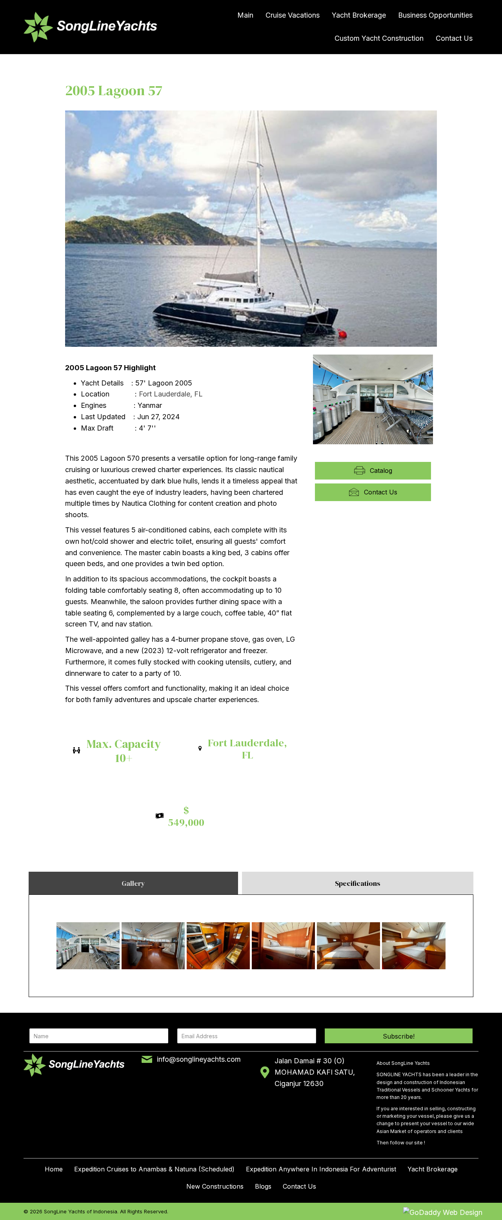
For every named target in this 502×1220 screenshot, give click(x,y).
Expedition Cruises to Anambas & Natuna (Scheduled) (154, 1169)
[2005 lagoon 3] (88, 946)
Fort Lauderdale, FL (171, 394)
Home (54, 1169)
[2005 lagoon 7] (348, 946)
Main (245, 15)
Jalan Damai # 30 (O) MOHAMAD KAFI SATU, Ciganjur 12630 (315, 1072)
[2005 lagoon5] (414, 946)
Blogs (263, 1186)
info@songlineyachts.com (199, 1059)
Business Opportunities (435, 15)
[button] (399, 1035)
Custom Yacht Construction (379, 38)
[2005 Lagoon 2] (153, 946)
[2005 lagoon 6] (283, 946)
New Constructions (215, 1186)
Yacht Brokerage (359, 15)
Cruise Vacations (293, 15)
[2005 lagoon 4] (218, 946)
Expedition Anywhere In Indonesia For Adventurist (321, 1169)
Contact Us (454, 38)
